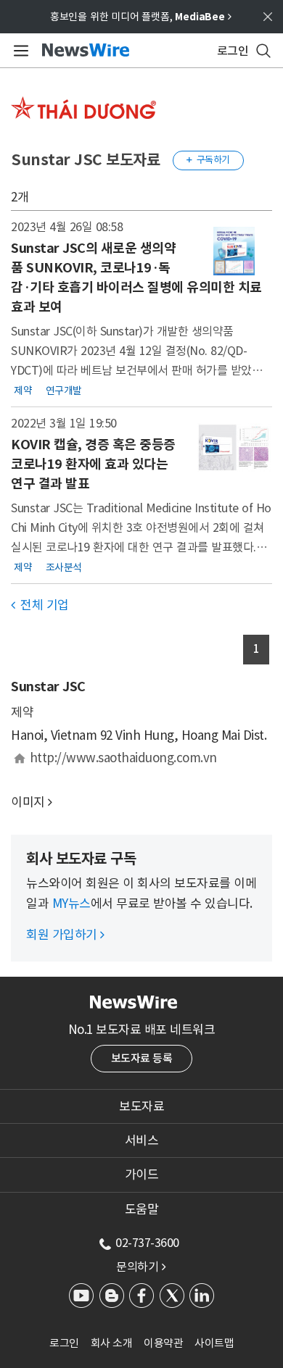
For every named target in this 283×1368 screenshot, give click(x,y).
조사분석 (64, 566)
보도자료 (141, 1106)
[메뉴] (18, 50)
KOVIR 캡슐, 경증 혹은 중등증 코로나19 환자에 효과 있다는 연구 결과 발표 (93, 464)
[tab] (141, 1106)
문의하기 (140, 1266)
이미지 (28, 802)
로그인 (64, 1343)
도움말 (142, 1209)
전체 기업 (40, 605)
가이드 (142, 1175)
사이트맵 (214, 1343)
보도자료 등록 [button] (142, 1058)
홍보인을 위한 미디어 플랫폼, (140, 16)
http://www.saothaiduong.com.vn (123, 758)
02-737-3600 (147, 1242)
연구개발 (64, 389)
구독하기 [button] (208, 160)
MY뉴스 (71, 904)
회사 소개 (112, 1343)
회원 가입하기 (65, 935)
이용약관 (163, 1343)
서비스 (142, 1140)
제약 (23, 389)
